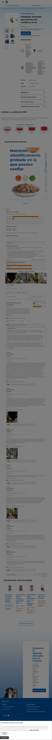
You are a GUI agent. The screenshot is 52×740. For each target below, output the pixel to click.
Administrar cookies (4, 733)
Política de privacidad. (34, 730)
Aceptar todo (4, 737)
